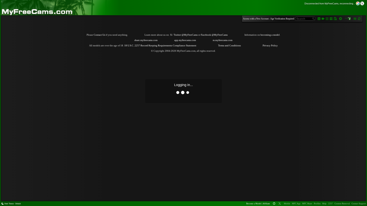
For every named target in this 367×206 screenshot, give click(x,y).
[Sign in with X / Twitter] (362, 3)
